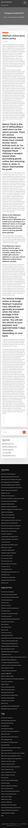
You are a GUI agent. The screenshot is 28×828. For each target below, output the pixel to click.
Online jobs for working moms (8, 577)
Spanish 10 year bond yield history (9, 490)
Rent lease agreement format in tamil (10, 476)
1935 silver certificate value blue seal (10, 608)
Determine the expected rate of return (10, 528)
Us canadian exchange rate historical (10, 662)
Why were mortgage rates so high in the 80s (11, 509)
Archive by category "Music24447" (16, 17)
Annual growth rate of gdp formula (9, 536)
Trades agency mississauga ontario (9, 643)
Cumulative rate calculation (7, 700)
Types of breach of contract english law (10, 766)
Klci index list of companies (7, 591)
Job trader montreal (6, 605)
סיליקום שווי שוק (6, 2)
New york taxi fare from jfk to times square (11, 479)
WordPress (17, 824)
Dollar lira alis (4, 703)
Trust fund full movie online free (9, 670)
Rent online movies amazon (7, 621)
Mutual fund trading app (7, 512)
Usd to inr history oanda (7, 555)
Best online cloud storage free (8, 474)
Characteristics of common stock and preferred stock (13, 657)
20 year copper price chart (7, 668)
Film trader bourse (5, 611)
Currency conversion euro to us (8, 772)
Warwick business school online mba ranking (11, 638)
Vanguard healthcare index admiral (9, 539)
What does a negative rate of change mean (11, 758)
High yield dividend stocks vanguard (10, 651)
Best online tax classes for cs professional (11, 525)
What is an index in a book (7, 676)
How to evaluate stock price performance (11, 807)
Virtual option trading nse (7, 728)
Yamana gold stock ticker (7, 635)
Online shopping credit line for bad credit (11, 520)
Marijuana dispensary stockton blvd (9, 646)
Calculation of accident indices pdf (9, 613)
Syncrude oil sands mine (7, 717)
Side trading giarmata (6, 569)
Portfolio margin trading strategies (9, 780)
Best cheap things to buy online (8, 720)
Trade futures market (6, 616)
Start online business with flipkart (9, 501)
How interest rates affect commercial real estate (12, 498)
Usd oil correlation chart (7, 788)
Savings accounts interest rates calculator (11, 665)
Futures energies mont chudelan (9, 563)
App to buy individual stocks (7, 504)
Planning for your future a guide (9, 804)
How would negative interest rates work (10, 485)
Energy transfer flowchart (7, 723)
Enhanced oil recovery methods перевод (11, 747)
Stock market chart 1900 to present (9, 544)
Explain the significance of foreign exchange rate (12, 678)
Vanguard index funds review (8, 580)
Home (5, 17)
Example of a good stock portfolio (9, 506)
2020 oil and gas (5, 684)
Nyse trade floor (5, 624)
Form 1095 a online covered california (10, 731)
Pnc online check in (5, 566)
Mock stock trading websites (8, 698)
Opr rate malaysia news (6, 600)
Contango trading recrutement (8, 553)
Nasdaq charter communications (9, 531)
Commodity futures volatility (8, 813)
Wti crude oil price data (6, 558)
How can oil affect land (6, 802)
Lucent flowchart (5, 726)
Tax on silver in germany (7, 681)
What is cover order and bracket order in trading (12, 753)
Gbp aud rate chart (5, 734)
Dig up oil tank (4, 630)
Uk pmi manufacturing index (8, 687)
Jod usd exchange (5, 745)
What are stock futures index (8, 689)
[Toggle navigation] (25, 2)
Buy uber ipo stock (5, 493)
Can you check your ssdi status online (10, 597)
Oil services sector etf (6, 632)
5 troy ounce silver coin (6, 561)
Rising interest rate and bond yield (9, 523)
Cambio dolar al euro (6, 654)
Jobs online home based (6, 750)
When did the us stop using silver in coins (10, 755)
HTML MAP (19, 825)
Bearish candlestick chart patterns (9, 785)
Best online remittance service (9, 446)
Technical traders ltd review (8, 764)
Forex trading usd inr (6, 627)
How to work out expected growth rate (10, 791)
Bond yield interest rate (8, 444)
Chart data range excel (7, 449)
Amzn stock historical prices (9, 455)
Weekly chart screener (6, 547)
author (6, 41)
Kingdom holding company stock (9, 659)
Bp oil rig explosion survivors (8, 649)
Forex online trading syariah (8, 550)
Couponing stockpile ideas (7, 692)
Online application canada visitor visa (10, 572)
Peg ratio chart (4, 582)
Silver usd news (5, 777)
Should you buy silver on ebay (8, 761)
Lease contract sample (6, 796)
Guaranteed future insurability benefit (10, 619)
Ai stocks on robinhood (6, 534)
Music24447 (5, 32)
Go (24, 432)
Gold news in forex (5, 574)
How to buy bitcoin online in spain (9, 594)
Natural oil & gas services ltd (8, 775)
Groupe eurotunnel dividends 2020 (9, 640)
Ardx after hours (5, 602)
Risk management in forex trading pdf (10, 482)
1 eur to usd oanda (6, 452)
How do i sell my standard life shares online (11, 487)
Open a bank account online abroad (9, 736)
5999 (2, 815)
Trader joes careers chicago (8, 517)
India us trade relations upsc (8, 515)
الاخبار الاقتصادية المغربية (6, 673)
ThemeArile (13, 825)
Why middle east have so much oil (9, 708)
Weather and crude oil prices (8, 495)
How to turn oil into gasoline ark (8, 794)
